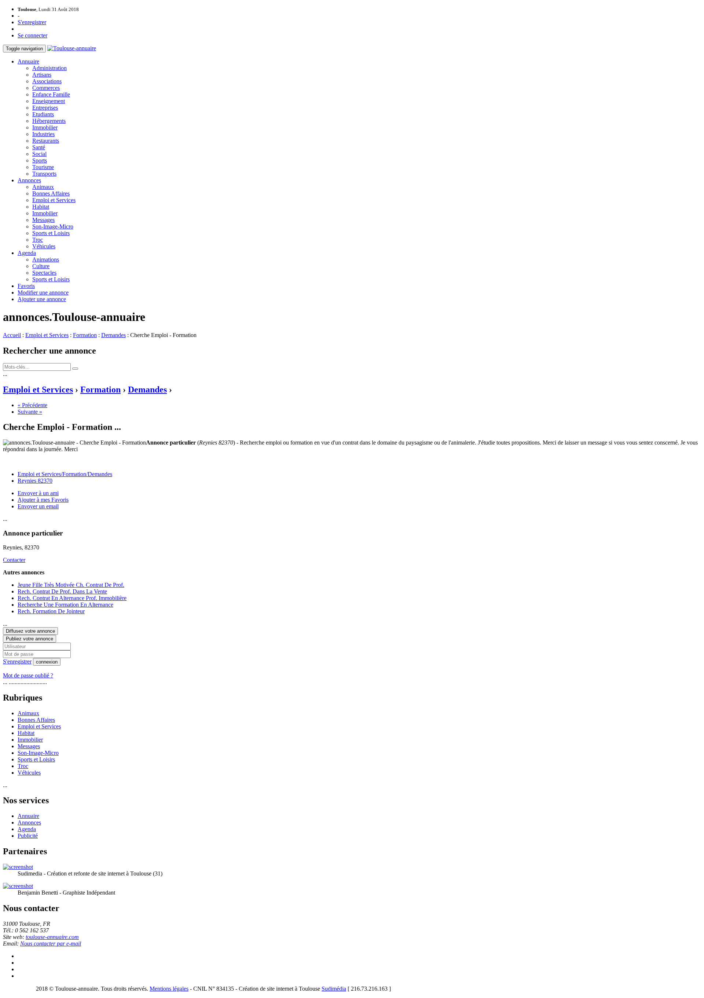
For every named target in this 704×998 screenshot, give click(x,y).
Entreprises (45, 108)
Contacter (14, 560)
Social (39, 154)
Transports (44, 174)
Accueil (12, 335)
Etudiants (43, 114)
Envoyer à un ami (38, 493)
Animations (45, 259)
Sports (39, 160)
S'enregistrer (32, 22)
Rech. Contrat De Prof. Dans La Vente (62, 591)
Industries (43, 134)
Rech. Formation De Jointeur (51, 611)
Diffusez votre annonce (30, 631)
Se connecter (32, 35)
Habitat (40, 207)
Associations (47, 81)
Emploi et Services (54, 200)
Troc (37, 240)
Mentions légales (169, 989)
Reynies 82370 (35, 481)
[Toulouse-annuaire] (71, 48)
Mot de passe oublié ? (28, 675)
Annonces (29, 180)
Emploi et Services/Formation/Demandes (65, 474)
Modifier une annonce (43, 292)
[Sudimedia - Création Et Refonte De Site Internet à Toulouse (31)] (18, 867)
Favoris (26, 286)
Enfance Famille (51, 94)
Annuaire (28, 61)
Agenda (27, 253)
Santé (38, 147)
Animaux (43, 187)
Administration (49, 68)
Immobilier (45, 127)
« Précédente (32, 405)
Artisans (41, 75)
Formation (85, 335)
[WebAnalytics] (17, 989)
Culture (41, 266)
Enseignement (48, 101)
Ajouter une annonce (42, 299)
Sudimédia (334, 989)
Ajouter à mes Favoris (43, 500)
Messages (43, 220)
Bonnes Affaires (51, 193)
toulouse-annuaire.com (52, 937)
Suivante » (30, 412)
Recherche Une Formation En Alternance (65, 605)
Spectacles (44, 273)
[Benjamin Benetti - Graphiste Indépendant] (18, 886)
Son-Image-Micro (52, 226)
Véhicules (43, 246)
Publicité (28, 836)
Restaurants (45, 141)
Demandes (113, 335)
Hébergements (49, 121)
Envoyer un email (38, 506)
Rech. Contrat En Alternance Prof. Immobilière (72, 598)
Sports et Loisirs (51, 233)
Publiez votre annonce (29, 638)
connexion (47, 662)
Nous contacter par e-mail (50, 943)
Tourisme (43, 167)
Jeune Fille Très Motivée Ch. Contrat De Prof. (71, 585)
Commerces (46, 88)
